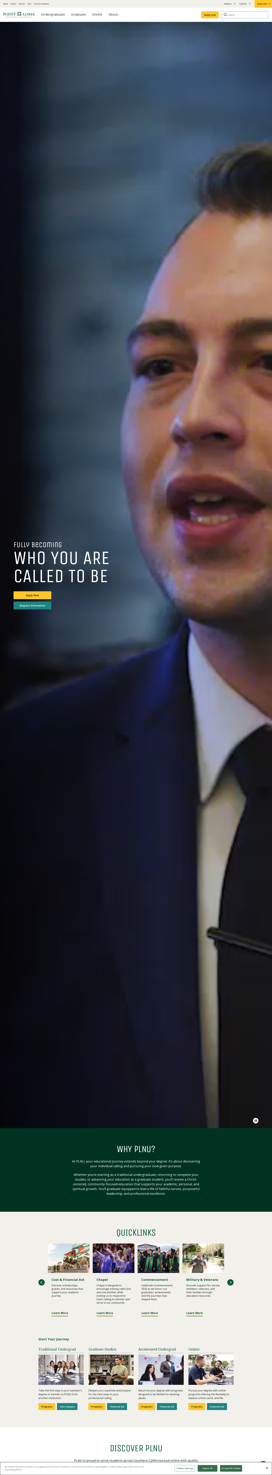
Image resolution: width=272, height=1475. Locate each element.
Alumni (22, 4)
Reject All (207, 1468)
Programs (47, 1406)
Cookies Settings (184, 1468)
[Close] (267, 1468)
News (5, 4)
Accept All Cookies (231, 1468)
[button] (41, 1282)
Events (13, 4)
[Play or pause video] (255, 1120)
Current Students (41, 4)
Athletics (228, 5)
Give (29, 4)
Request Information (32, 605)
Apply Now (32, 595)
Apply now (210, 14)
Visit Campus (67, 1406)
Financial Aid (117, 1406)
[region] (136, 1468)
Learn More (60, 1313)
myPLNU (243, 5)
